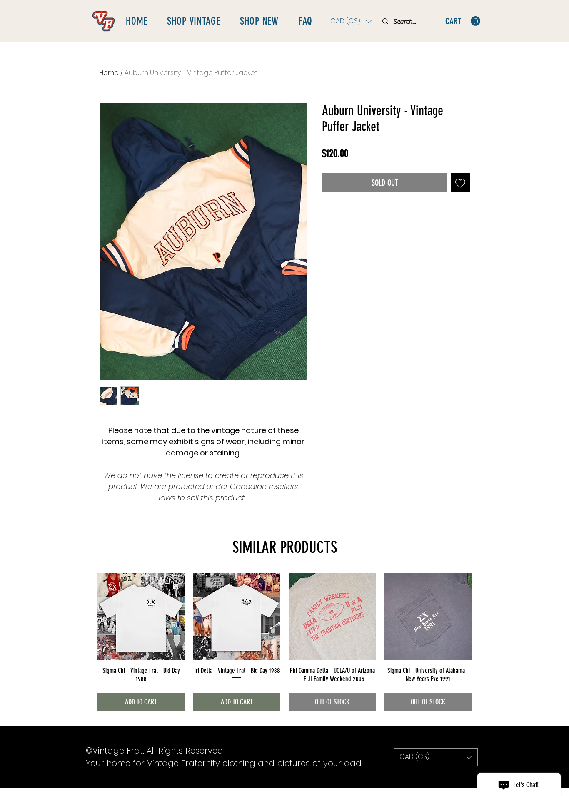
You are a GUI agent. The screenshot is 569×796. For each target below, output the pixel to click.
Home (109, 72)
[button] (350, 21)
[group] (284, 641)
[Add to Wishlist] (460, 182)
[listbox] (350, 21)
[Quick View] (141, 616)
